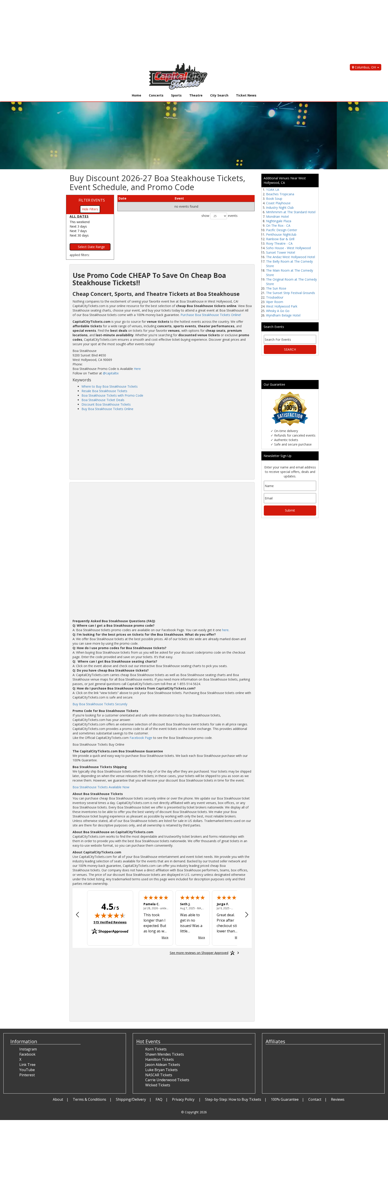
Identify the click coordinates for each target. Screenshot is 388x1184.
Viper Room (274, 302)
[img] (110, 915)
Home (136, 95)
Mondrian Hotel (277, 216)
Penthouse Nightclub (281, 234)
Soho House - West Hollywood (288, 248)
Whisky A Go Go (277, 311)
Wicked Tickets (157, 1085)
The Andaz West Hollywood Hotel (290, 257)
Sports (176, 95)
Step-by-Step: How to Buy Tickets (233, 1099)
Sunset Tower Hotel (280, 252)
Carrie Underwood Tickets (167, 1079)
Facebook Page (141, 738)
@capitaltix (111, 373)
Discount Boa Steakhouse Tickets (106, 404)
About (58, 1099)
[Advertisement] (134, 31)
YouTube (27, 1069)
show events (219, 215)
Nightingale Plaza (278, 221)
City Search (219, 95)
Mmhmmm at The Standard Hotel (290, 212)
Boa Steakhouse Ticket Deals (103, 400)
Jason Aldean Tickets (162, 1064)
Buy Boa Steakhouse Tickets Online (107, 409)
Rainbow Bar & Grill (280, 239)
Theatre (196, 95)
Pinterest (27, 1074)
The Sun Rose (276, 288)
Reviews (337, 1099)
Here (137, 369)
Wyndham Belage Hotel (283, 315)
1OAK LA (272, 189)
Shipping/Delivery (131, 1099)
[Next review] (247, 915)
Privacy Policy (183, 1099)
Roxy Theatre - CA (279, 243)
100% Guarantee (285, 1099)
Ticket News (246, 95)
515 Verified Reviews (110, 922)
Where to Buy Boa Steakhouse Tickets (110, 386)
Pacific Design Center (281, 230)
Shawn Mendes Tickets (164, 1054)
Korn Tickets (156, 1049)
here (225, 630)
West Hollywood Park (281, 306)
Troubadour (274, 297)
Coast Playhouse (278, 203)
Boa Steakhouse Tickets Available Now (101, 787)
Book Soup (274, 198)
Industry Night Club (280, 207)
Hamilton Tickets (159, 1059)
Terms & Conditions (89, 1099)
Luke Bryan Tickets (161, 1069)
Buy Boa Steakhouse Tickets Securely (100, 704)
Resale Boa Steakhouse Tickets (104, 391)
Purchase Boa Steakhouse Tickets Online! (211, 315)
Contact (314, 1099)
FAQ (159, 1099)
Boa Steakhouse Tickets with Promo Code (112, 395)
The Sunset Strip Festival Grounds (290, 293)
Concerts (156, 95)
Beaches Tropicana (280, 194)
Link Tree (27, 1064)
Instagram (28, 1049)
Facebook (27, 1054)
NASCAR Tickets (158, 1074)
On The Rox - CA (278, 225)
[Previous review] (77, 915)
